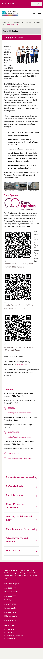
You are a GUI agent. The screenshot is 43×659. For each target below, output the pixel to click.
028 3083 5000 (10, 596)
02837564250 (13, 432)
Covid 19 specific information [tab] (15, 506)
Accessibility (11, 639)
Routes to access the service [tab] (21, 477)
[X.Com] (5, 4)
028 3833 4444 (10, 588)
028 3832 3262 (10, 612)
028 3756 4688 (14, 408)
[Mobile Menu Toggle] (39, 12)
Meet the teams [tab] (14, 495)
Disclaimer (10, 632)
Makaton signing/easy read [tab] (20, 529)
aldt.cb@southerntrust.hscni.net (19, 437)
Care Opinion (21, 364)
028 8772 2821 (10, 604)
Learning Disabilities (32, 22)
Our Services (15, 22)
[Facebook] (2, 4)
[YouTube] (9, 4)
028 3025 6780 (14, 453)
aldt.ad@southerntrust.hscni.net (19, 413)
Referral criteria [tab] (14, 486)
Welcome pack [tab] (14, 550)
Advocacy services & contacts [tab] (17, 539)
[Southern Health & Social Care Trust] (12, 13)
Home (4, 22)
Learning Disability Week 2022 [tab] (19, 518)
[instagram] (13, 4)
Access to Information (15, 636)
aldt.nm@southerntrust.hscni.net (20, 458)
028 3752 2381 (10, 620)
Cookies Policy (12, 629)
